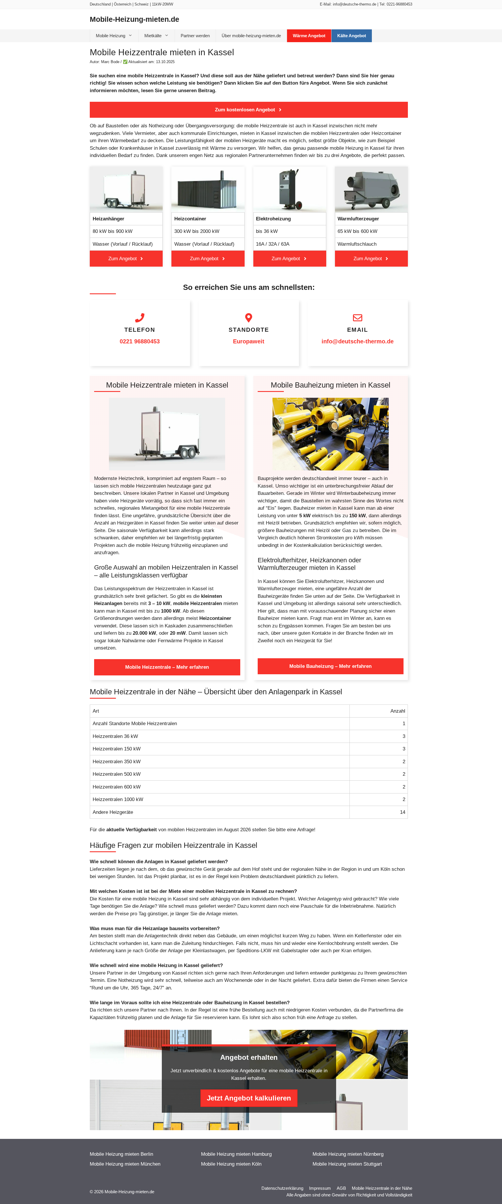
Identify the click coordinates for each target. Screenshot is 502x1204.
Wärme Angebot (309, 35)
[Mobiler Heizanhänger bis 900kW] (126, 217)
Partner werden (195, 35)
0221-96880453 (399, 4)
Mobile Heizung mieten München (125, 1164)
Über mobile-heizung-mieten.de (251, 35)
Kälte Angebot (351, 35)
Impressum (320, 1188)
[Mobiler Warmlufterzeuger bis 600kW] (371, 217)
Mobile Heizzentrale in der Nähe (382, 1188)
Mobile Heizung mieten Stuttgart (347, 1164)
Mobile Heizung (110, 35)
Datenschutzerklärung (282, 1188)
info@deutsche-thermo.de (354, 4)
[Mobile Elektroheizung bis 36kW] (289, 217)
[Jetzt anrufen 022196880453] (140, 333)
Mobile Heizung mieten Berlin (121, 1154)
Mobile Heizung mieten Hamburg (236, 1154)
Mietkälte (153, 35)
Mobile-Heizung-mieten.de (134, 19)
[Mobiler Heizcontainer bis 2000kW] (207, 217)
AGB (341, 1188)
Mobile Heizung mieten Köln (231, 1164)
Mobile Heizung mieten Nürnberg (348, 1154)
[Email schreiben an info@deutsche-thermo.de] (358, 333)
